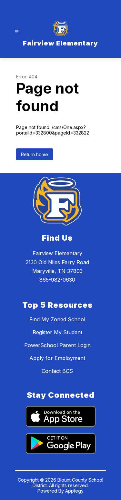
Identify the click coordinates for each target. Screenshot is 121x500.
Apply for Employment (57, 358)
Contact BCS (57, 371)
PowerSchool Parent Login (57, 345)
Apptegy (74, 491)
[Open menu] (16, 31)
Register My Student (57, 332)
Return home (34, 154)
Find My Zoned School (57, 319)
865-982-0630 (57, 279)
